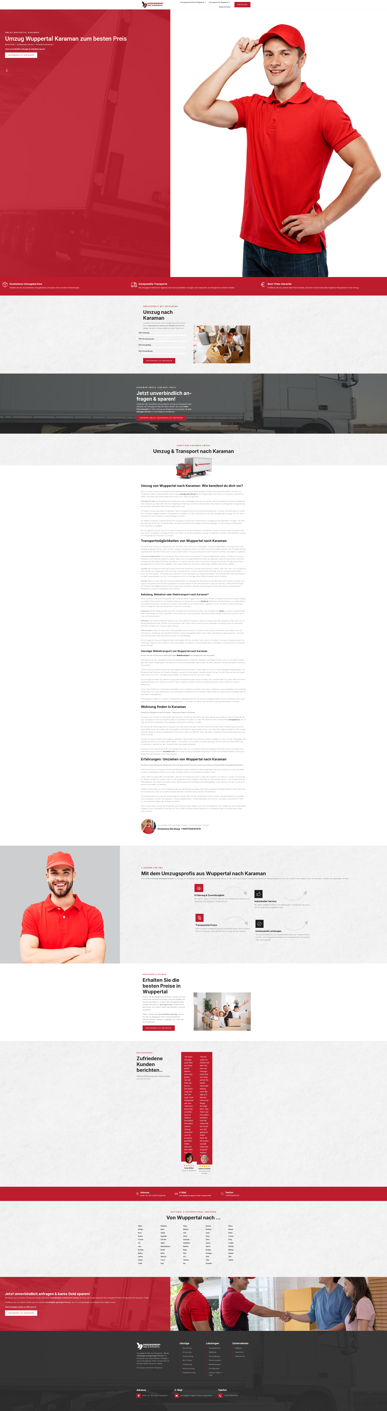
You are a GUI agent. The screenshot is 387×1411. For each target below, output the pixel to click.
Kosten (221, 611)
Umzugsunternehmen (187, 494)
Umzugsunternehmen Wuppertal (192, 2)
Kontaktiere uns (169, 751)
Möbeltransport (183, 655)
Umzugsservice (234, 720)
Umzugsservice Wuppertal (218, 2)
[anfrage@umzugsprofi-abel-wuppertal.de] (177, 1396)
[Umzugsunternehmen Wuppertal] (149, 1346)
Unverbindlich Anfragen (21, 55)
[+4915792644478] (220, 1396)
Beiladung (204, 601)
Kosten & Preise (224, 7)
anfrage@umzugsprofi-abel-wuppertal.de (195, 1195)
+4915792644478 (191, 828)
